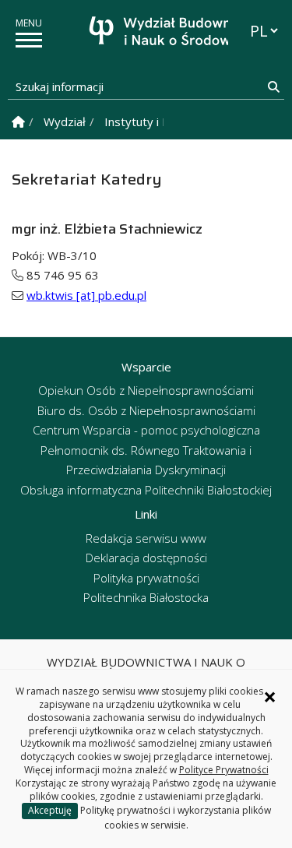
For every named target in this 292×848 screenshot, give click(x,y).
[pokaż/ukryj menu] (29, 40)
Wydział (65, 121)
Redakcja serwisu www (146, 538)
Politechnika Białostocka (146, 597)
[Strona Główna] (18, 121)
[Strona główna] (150, 33)
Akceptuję (50, 810)
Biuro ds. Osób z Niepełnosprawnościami (146, 410)
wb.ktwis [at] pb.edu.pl (86, 295)
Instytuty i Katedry (155, 121)
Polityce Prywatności (224, 769)
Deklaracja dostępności (146, 557)
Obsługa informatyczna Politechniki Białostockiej (146, 490)
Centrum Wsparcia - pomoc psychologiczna (146, 430)
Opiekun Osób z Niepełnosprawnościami (146, 390)
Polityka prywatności (146, 578)
